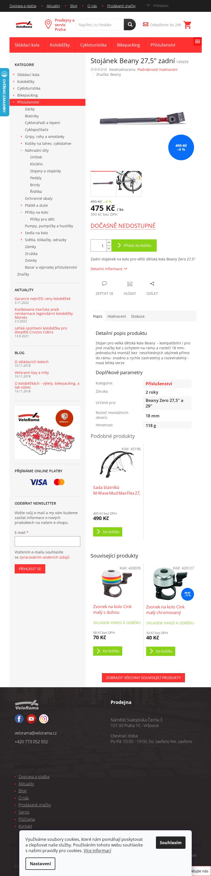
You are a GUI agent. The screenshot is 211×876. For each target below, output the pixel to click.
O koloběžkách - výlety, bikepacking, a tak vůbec (47, 385)
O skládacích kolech (32, 362)
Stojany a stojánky (45, 170)
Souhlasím (171, 842)
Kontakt (25, 826)
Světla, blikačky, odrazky (45, 239)
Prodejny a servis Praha (65, 25)
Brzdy (35, 184)
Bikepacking (27, 95)
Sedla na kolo (36, 232)
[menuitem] (27, 45)
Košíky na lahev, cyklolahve (48, 143)
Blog (73, 5)
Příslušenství (28, 102)
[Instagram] (31, 721)
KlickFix (36, 164)
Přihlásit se (30, 568)
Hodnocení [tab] (117, 316)
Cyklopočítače (36, 129)
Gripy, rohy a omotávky (44, 136)
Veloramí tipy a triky (32, 372)
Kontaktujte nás (194, 871)
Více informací (97, 850)
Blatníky (32, 116)
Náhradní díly (37, 150)
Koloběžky (25, 81)
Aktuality (53, 5)
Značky (23, 274)
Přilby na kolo (36, 212)
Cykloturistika (28, 88)
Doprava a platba (23, 5)
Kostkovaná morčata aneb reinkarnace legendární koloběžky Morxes (44, 313)
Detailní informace (106, 268)
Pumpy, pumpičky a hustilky (49, 225)
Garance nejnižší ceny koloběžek (43, 298)
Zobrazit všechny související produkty (143, 677)
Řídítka (36, 191)
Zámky (30, 246)
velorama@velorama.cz (36, 733)
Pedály (35, 177)
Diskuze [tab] (138, 316)
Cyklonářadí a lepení (42, 122)
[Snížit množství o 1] (108, 248)
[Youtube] (43, 721)
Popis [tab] (97, 316)
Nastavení (40, 863)
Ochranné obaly (38, 198)
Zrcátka (31, 253)
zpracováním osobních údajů (44, 557)
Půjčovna (27, 819)
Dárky (30, 109)
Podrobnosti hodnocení (157, 69)
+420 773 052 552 (31, 742)
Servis (24, 812)
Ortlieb (36, 157)
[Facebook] (19, 721)
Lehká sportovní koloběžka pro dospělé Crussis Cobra (41, 330)
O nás (92, 5)
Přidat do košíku (137, 245)
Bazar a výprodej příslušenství (51, 267)
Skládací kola (28, 74)
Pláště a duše (36, 205)
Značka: (108, 74)
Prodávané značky (121, 5)
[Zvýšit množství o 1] (108, 243)
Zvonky (31, 260)
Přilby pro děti (42, 219)
